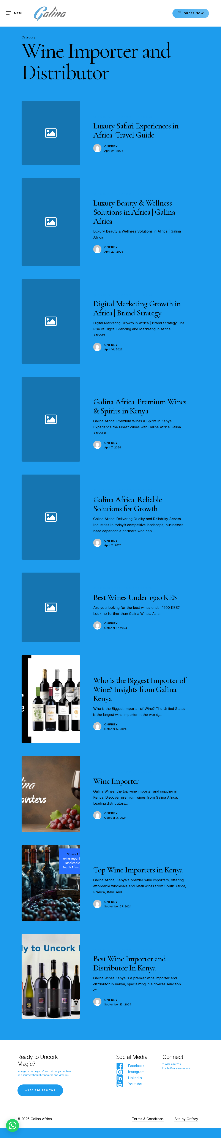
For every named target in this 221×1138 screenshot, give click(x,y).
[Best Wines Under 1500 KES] (140, 607)
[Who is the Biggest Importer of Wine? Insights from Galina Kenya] (51, 699)
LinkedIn (135, 1078)
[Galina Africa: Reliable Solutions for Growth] (140, 517)
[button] (15, 13)
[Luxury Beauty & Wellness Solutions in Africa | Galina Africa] (140, 222)
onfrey (111, 146)
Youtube (135, 1084)
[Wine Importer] (51, 794)
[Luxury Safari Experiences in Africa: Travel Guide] (140, 133)
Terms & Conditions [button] (148, 1119)
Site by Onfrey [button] (186, 1119)
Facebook (136, 1066)
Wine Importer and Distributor (122, 116)
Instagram (136, 1072)
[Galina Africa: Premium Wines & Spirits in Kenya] (140, 419)
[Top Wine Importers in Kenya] (51, 883)
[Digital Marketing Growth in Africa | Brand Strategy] (140, 321)
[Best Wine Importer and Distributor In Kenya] (51, 976)
